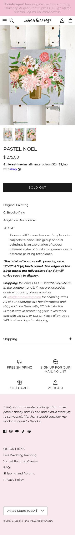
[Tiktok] (23, 431)
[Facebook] (4, 431)
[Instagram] (10, 431)
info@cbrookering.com (24, 297)
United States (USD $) (22, 511)
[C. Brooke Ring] (37, 20)
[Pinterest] (29, 431)
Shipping (10, 339)
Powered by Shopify (41, 520)
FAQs (7, 467)
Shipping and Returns (19, 473)
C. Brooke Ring (20, 520)
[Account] (61, 20)
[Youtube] (17, 431)
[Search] (13, 20)
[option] (37, 75)
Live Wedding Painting (20, 455)
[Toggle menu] (4, 20)
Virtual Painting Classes (20, 461)
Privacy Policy (13, 480)
